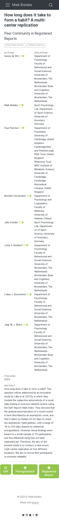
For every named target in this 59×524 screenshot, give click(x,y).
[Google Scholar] (33, 515)
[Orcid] (30, 515)
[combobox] (51, 4)
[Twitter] (23, 515)
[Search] (51, 4)
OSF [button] (5, 471)
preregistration (36, 45)
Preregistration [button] (25, 471)
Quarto (35, 502)
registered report (15, 45)
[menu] (7, 5)
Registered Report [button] (49, 473)
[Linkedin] (37, 515)
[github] (27, 515)
